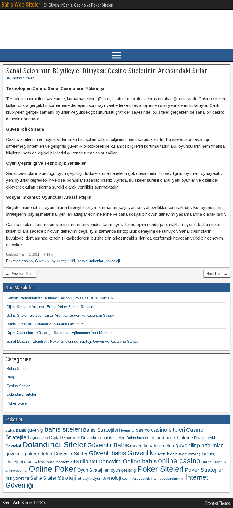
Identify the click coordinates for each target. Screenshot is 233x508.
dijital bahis (39, 438)
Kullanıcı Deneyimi (99, 461)
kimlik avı (30, 462)
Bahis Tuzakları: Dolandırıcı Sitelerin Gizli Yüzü (46, 324)
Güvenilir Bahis (108, 445)
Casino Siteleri (22, 78)
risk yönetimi (17, 478)
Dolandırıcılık (137, 438)
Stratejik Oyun (89, 478)
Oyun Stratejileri (93, 470)
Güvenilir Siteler (70, 453)
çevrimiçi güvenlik (136, 479)
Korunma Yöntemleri (56, 462)
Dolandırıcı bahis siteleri (103, 437)
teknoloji (113, 261)
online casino (179, 461)
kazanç (194, 454)
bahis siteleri (63, 429)
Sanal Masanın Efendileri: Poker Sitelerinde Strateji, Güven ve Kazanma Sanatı (72, 341)
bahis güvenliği (29, 430)
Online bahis (140, 461)
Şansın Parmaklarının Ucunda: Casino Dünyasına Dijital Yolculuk (60, 298)
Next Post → (217, 274)
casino (27, 261)
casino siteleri (168, 430)
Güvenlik (42, 261)
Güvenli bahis (107, 453)
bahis (10, 430)
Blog (10, 377)
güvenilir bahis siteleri (152, 445)
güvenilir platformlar (199, 445)
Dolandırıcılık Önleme (171, 437)
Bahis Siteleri (17, 369)
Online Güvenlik (213, 462)
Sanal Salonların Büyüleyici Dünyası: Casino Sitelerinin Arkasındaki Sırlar (106, 71)
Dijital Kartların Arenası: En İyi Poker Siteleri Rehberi (50, 307)
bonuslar (128, 430)
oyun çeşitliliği (63, 261)
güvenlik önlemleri (170, 454)
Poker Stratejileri (204, 470)
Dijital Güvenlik (64, 437)
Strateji (66, 477)
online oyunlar (16, 470)
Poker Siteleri (18, 403)
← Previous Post (19, 274)
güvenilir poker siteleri (28, 453)
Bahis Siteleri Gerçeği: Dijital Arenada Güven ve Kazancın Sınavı (60, 315)
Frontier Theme (217, 503)
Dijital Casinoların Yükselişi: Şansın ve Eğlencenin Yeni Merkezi (59, 333)
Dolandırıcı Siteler (21, 394)
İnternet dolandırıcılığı (167, 478)
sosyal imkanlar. (90, 261)
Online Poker (52, 468)
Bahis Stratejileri (101, 430)
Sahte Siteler (43, 478)
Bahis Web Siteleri (21, 4)
